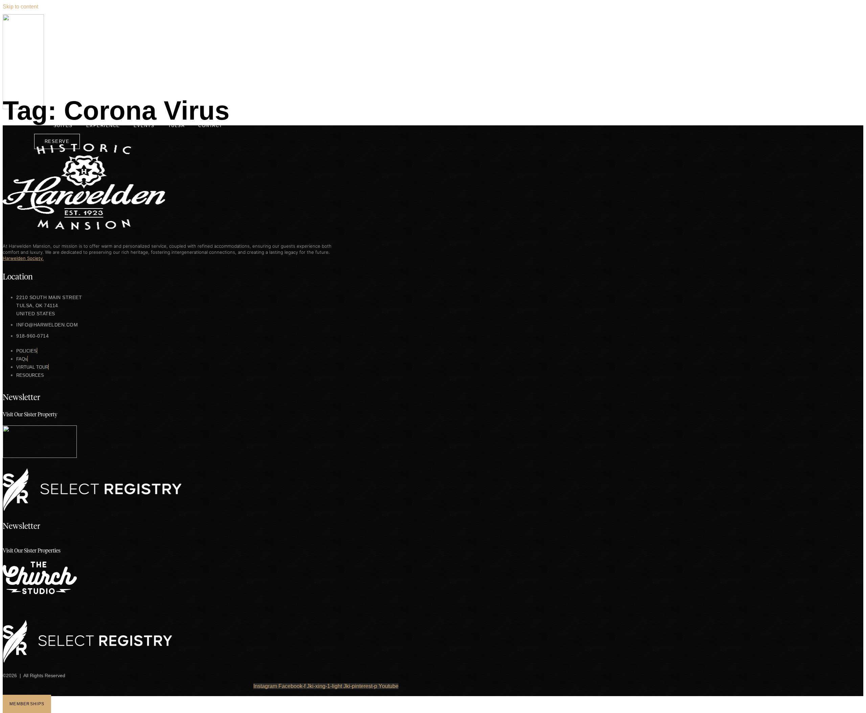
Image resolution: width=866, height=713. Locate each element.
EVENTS (144, 125)
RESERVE (57, 141)
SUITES (63, 125)
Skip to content (20, 6)
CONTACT (210, 125)
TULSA (176, 125)
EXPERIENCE (103, 125)
